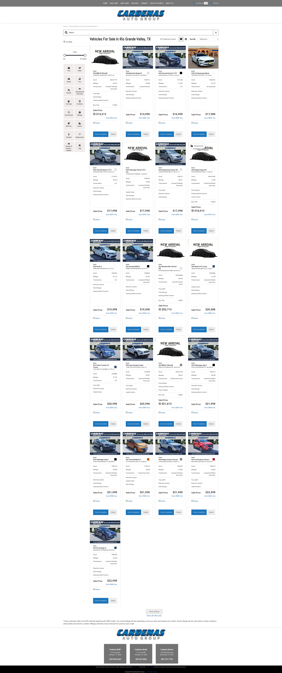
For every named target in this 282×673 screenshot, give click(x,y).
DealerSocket (150, 667)
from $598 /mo (209, 408)
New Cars (114, 3)
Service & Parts (156, 3)
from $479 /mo (111, 215)
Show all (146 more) (154, 616)
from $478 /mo (209, 118)
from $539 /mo (111, 313)
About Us (169, 3)
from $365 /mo (111, 118)
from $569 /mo (111, 408)
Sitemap (154, 672)
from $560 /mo (177, 313)
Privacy (149, 672)
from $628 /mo (209, 496)
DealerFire (135, 667)
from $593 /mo (177, 408)
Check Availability (101, 134)
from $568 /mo (209, 313)
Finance (144, 3)
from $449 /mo (177, 118)
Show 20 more (154, 612)
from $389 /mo (144, 118)
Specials (135, 3)
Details (113, 134)
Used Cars (124, 3)
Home (105, 3)
